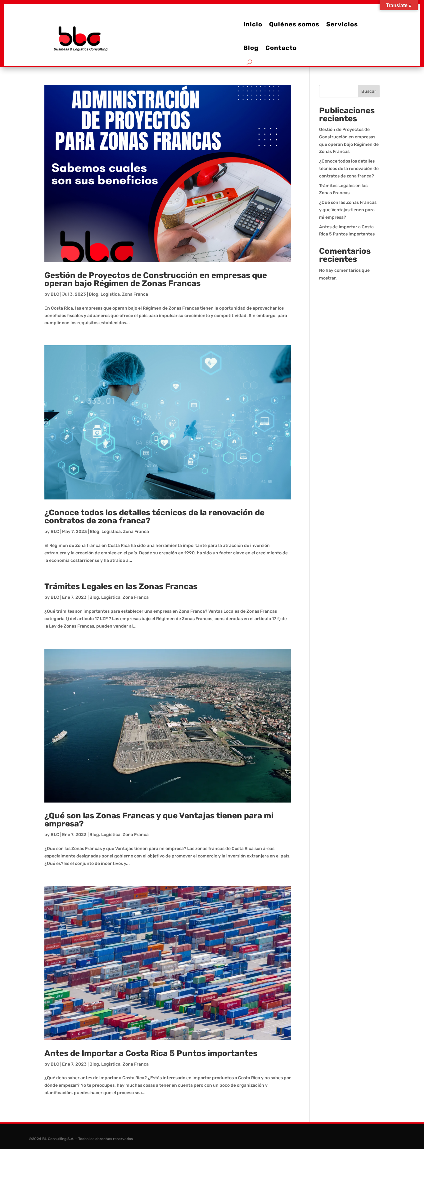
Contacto (281, 47)
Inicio (252, 24)
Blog (251, 47)
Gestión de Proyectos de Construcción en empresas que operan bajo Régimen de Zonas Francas (155, 279)
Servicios (342, 24)
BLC (55, 294)
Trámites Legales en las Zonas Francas (120, 586)
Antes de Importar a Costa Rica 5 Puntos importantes (150, 1053)
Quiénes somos (294, 24)
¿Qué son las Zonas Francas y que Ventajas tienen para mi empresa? (158, 820)
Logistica (110, 294)
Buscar (368, 91)
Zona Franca (135, 294)
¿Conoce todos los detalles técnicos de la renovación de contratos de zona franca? (154, 517)
